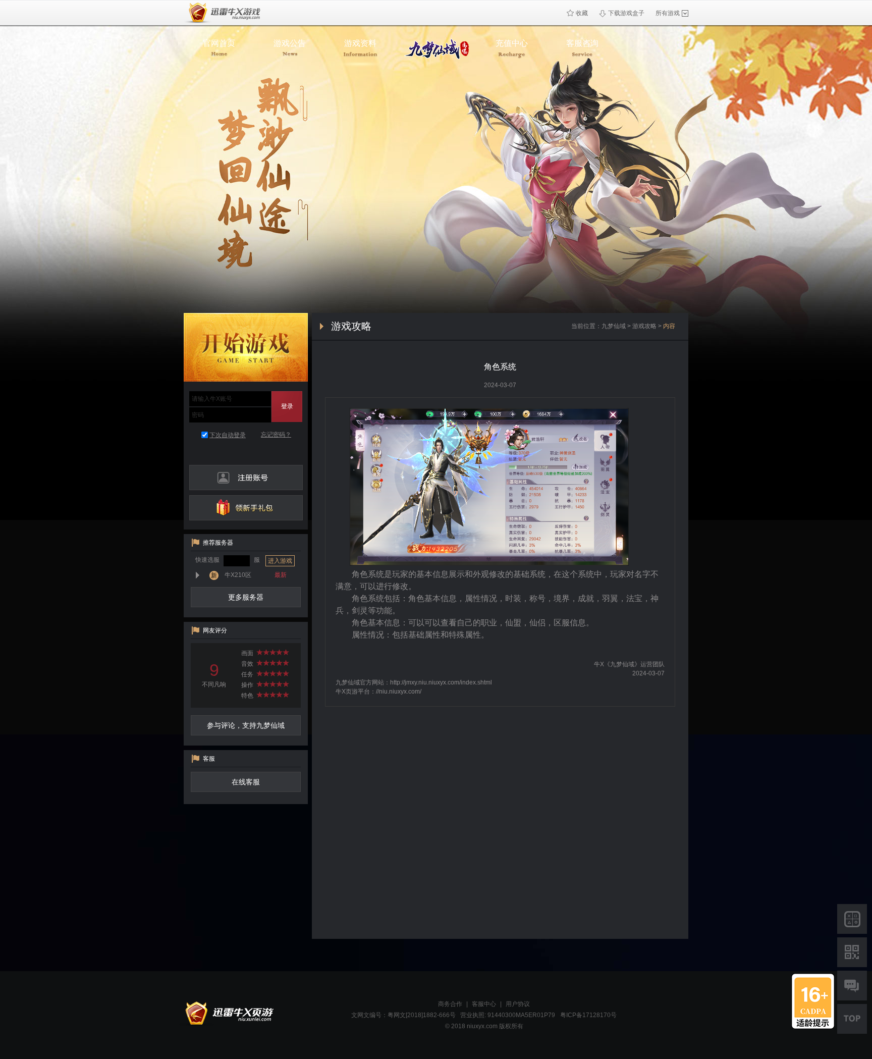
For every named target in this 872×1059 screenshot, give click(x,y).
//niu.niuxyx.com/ (398, 691)
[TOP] (852, 1019)
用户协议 (518, 1004)
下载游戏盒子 (626, 13)
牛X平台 (227, 1013)
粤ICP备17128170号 (588, 1015)
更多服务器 (245, 597)
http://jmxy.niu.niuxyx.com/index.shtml (441, 682)
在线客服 (246, 782)
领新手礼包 (246, 507)
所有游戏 (668, 13)
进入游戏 (280, 560)
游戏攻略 (644, 326)
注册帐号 (246, 477)
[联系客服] (852, 985)
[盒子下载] (852, 919)
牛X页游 (222, 13)
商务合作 (450, 1004)
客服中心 (484, 1004)
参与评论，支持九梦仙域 (246, 725)
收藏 (582, 13)
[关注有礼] (852, 952)
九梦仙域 (614, 326)
